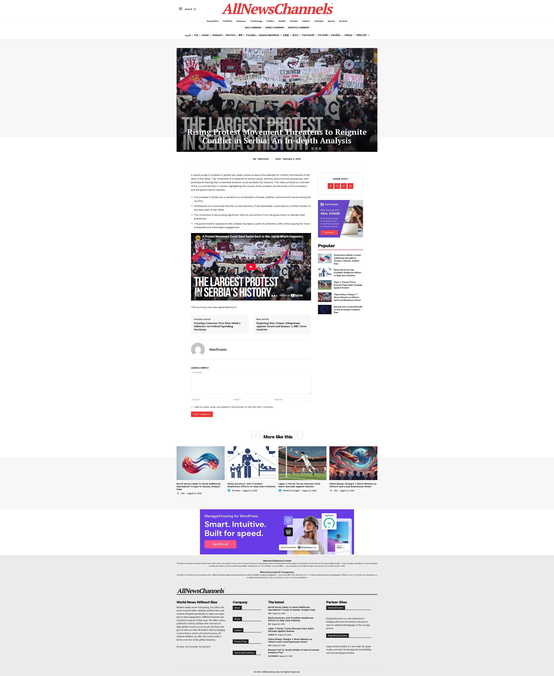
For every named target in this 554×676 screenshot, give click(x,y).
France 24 (272, 635)
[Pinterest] (344, 186)
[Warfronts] (198, 349)
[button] (191, 9)
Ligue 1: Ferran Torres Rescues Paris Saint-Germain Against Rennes (348, 285)
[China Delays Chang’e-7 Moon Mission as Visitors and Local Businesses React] (324, 297)
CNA (183, 493)
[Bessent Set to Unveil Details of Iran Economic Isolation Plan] (324, 309)
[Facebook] (330, 186)
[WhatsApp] (350, 186)
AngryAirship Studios (337, 635)
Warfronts (263, 159)
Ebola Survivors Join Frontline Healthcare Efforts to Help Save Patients (347, 272)
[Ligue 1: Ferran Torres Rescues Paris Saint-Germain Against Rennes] (324, 285)
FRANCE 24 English (291, 491)
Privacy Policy (240, 641)
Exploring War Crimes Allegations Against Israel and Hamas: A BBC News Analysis (281, 326)
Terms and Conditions (244, 653)
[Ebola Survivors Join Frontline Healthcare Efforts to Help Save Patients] (324, 272)
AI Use (237, 619)
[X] (337, 186)
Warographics (277, 122)
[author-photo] (178, 493)
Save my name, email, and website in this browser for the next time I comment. (234, 407)
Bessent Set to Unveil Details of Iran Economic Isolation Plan (348, 309)
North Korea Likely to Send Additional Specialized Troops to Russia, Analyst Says (347, 259)
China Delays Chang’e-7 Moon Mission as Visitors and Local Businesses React (347, 297)
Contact (238, 630)
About (237, 608)
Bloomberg (273, 656)
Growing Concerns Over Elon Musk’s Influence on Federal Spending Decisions (217, 326)
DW (269, 624)
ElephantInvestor (335, 608)
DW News (236, 491)
